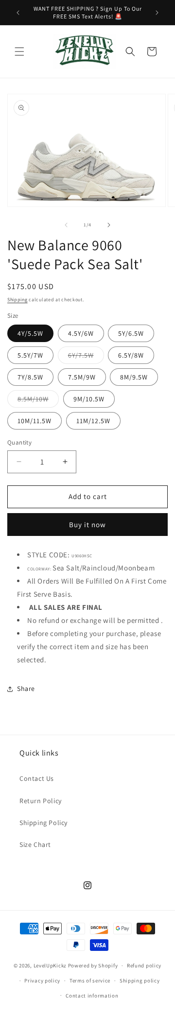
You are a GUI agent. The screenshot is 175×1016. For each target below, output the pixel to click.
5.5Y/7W (30, 355)
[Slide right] (109, 225)
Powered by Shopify (93, 965)
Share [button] (26, 688)
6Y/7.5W (86, 357)
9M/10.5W (89, 399)
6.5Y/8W (131, 355)
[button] (19, 51)
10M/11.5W (35, 420)
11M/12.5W (93, 420)
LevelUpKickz (50, 965)
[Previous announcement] (18, 12)
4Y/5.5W (30, 333)
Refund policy (144, 965)
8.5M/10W (38, 401)
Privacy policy (42, 980)
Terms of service (90, 980)
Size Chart (35, 844)
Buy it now (87, 524)
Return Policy (40, 800)
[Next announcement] (157, 12)
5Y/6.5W (131, 333)
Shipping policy (140, 980)
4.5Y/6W (81, 333)
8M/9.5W (134, 377)
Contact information (92, 995)
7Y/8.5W (30, 377)
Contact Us (36, 778)
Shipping (17, 299)
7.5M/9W (82, 377)
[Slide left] (66, 225)
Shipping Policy (43, 822)
